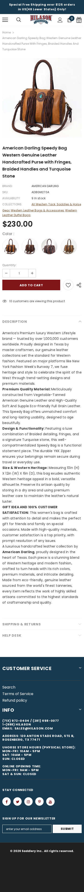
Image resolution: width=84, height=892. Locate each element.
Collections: (12, 204)
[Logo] (41, 20)
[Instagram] (28, 801)
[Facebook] (6, 801)
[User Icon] (60, 20)
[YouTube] (50, 801)
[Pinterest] (39, 801)
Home (6, 32)
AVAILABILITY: (11, 198)
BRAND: (7, 186)
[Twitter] (17, 801)
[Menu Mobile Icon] (5, 20)
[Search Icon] (18, 20)
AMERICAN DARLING (45, 186)
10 (10, 301)
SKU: (5, 192)
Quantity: (9, 265)
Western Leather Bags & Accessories (37, 210)
